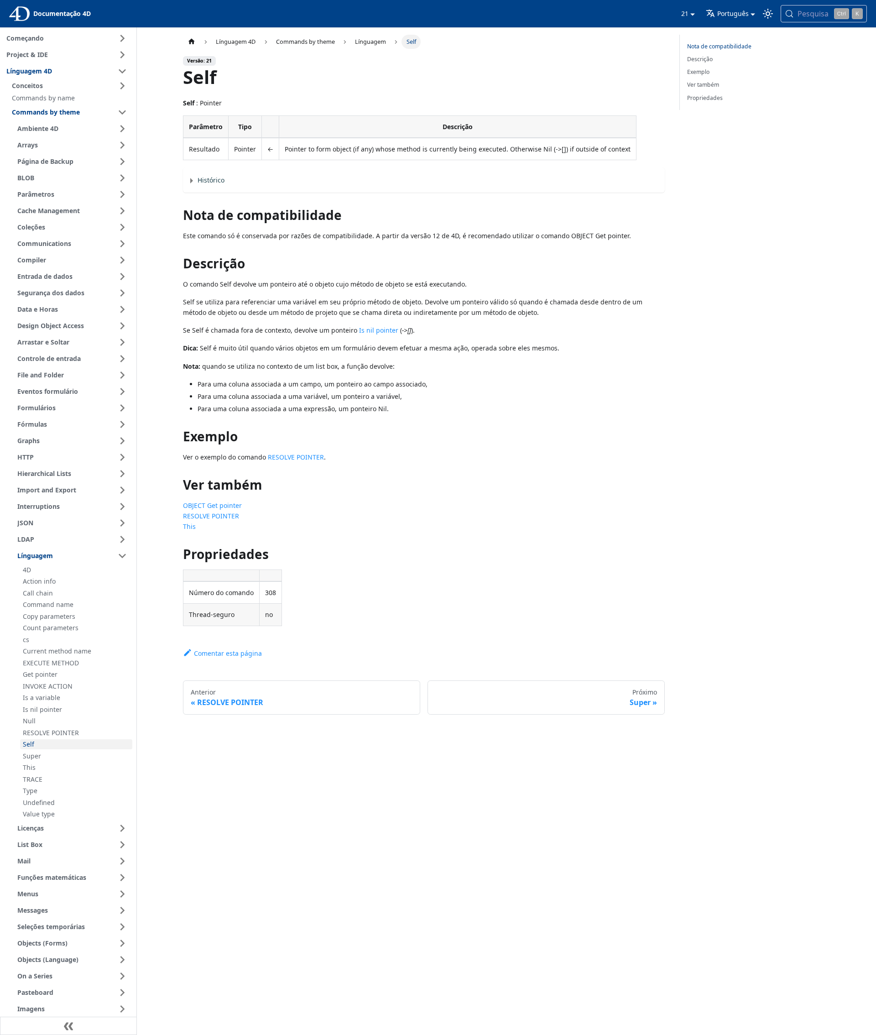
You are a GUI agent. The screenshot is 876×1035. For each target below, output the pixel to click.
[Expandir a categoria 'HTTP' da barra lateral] (122, 457)
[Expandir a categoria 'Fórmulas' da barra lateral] (122, 424)
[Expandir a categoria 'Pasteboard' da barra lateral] (122, 992)
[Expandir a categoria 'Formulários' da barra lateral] (122, 408)
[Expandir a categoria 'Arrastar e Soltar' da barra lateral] (122, 342)
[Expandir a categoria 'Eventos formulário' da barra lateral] (122, 391)
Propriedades (705, 98)
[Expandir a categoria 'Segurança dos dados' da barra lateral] (122, 293)
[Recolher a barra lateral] (68, 1026)
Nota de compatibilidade (719, 46)
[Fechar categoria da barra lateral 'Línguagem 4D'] (122, 71)
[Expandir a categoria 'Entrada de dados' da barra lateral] (122, 276)
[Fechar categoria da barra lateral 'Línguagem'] (122, 556)
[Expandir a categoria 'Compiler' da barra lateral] (122, 260)
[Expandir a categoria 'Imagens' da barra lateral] (122, 1009)
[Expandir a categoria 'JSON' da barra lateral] (122, 523)
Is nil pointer (378, 330)
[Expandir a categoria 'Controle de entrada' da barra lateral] (122, 358)
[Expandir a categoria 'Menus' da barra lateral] (122, 894)
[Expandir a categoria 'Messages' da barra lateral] (122, 910)
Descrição (700, 59)
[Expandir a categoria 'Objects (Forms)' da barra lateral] (122, 943)
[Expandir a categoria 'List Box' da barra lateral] (122, 844)
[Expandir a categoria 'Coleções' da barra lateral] (122, 227)
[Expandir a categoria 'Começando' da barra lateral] (122, 38)
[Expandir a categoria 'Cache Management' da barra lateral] (122, 211)
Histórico (211, 180)
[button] (70, 85)
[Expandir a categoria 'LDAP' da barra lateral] (122, 539)
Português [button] (733, 13)
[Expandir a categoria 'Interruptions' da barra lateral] (122, 506)
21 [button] (684, 13)
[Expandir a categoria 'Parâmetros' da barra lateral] (122, 194)
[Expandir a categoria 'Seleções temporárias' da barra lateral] (122, 927)
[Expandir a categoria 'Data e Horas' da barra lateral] (122, 309)
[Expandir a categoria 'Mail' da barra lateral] (122, 861)
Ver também (703, 85)
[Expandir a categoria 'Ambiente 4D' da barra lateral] (122, 128)
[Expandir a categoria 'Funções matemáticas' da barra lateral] (122, 877)
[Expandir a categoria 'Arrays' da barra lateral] (122, 145)
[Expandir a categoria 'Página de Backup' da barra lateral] (122, 161)
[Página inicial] (191, 42)
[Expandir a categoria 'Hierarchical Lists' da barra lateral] (122, 473)
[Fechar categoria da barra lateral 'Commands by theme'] (122, 112)
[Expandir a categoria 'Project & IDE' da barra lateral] (122, 54)
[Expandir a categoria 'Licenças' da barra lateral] (122, 828)
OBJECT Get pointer (212, 505)
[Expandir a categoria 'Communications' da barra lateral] (122, 243)
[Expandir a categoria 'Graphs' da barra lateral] (122, 441)
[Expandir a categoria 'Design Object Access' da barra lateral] (122, 326)
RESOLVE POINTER (296, 457)
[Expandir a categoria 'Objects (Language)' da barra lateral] (122, 959)
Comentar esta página (228, 653)
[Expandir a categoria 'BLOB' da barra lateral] (122, 178)
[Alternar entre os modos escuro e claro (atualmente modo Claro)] (768, 13)
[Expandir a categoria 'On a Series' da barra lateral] (122, 976)
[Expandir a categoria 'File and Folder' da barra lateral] (122, 375)
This (189, 526)
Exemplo (698, 72)
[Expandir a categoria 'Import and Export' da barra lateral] (122, 490)
